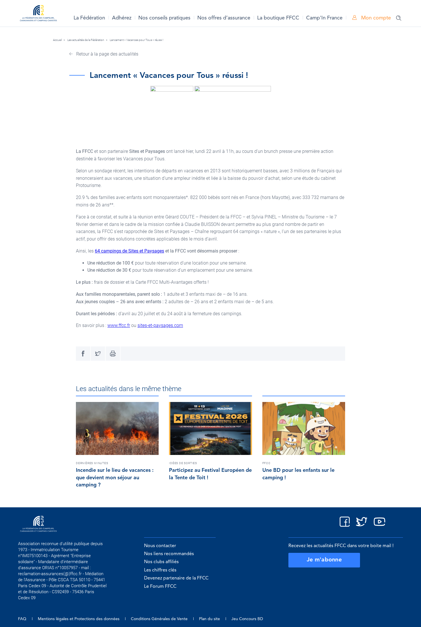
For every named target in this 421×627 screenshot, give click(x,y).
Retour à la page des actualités (106, 54)
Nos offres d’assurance (223, 18)
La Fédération (89, 18)
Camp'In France (324, 18)
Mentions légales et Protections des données (78, 619)
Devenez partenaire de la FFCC (176, 578)
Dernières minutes (92, 463)
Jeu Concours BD (247, 619)
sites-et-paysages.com (160, 325)
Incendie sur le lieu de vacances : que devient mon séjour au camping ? (115, 478)
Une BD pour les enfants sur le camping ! (298, 474)
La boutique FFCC (278, 18)
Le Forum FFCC (160, 586)
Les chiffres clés (160, 570)
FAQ (22, 619)
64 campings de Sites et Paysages (129, 251)
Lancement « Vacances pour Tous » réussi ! (136, 40)
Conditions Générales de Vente (159, 619)
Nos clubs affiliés (161, 562)
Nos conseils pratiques (164, 18)
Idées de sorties (183, 463)
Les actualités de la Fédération (85, 40)
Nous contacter (160, 546)
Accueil (57, 40)
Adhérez (121, 18)
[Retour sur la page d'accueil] (38, 14)
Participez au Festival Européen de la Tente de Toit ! (210, 474)
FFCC (266, 463)
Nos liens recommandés (169, 554)
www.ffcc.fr (118, 325)
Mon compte (375, 18)
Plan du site (209, 619)
